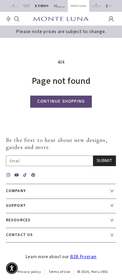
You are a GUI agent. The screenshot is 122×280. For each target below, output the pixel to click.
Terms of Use (59, 271)
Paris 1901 (99, 271)
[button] (8, 19)
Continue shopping (61, 101)
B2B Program (83, 257)
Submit (104, 160)
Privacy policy (29, 271)
